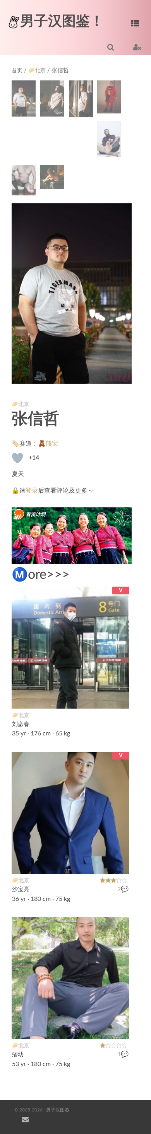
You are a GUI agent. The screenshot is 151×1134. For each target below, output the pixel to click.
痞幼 (18, 1054)
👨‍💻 (119, 862)
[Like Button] (17, 458)
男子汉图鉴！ (62, 21)
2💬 (123, 889)
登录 (32, 491)
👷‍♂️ (119, 1027)
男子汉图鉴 (57, 1110)
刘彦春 (20, 724)
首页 (17, 70)
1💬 (123, 1054)
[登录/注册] (137, 47)
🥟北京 (37, 70)
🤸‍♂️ (119, 698)
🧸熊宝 (48, 444)
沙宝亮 (20, 889)
